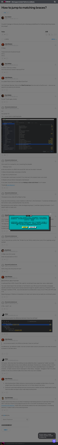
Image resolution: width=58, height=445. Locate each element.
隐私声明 (14, 223)
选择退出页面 (29, 224)
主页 (7, 1)
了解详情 (32, 220)
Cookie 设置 (32, 227)
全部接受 (24, 227)
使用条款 (18, 223)
